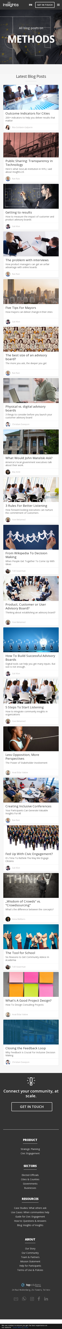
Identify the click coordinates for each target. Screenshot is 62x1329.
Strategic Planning (30, 1149)
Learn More (17, 1327)
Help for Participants (30, 1265)
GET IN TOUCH (45, 4)
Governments (30, 1183)
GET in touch (32, 1106)
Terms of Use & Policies (30, 1270)
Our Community (30, 1253)
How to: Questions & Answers (30, 1221)
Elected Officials (30, 1175)
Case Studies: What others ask (30, 1208)
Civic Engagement (30, 1153)
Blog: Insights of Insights (30, 1225)
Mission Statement (30, 1261)
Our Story (30, 1248)
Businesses (30, 1188)
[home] (15, 4)
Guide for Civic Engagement (30, 1216)
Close (26, 1327)
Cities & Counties (30, 1179)
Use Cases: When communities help (30, 1212)
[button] (58, 5)
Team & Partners (30, 1257)
